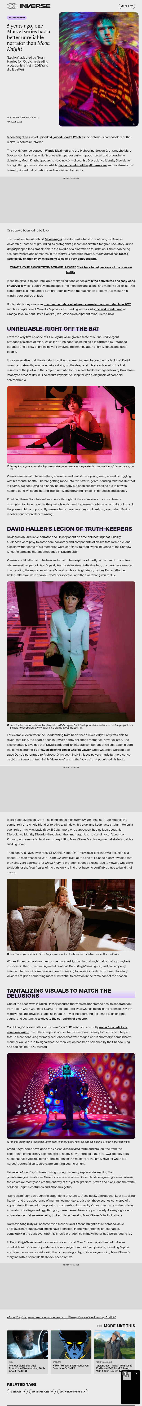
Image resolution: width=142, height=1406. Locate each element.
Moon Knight (53, 239)
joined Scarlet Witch (67, 137)
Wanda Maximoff (56, 150)
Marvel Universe (71, 1391)
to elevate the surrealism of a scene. (62, 1018)
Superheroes (40, 1391)
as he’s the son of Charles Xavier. (68, 750)
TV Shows (15, 1391)
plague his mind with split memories (82, 165)
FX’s (55, 337)
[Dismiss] (136, 1373)
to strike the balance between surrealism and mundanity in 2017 (87, 304)
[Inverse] (35, 6)
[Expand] (125, 1373)
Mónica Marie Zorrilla (26, 117)
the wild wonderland (108, 309)
